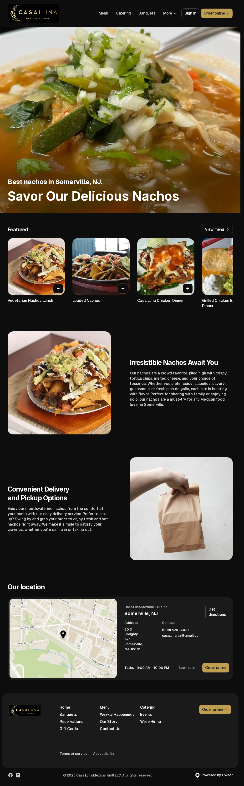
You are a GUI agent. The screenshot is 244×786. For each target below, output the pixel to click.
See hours (186, 668)
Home (65, 707)
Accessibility (103, 753)
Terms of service (73, 753)
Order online (215, 667)
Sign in (190, 13)
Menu (103, 13)
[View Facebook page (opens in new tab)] (10, 775)
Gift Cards (69, 728)
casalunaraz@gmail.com (182, 635)
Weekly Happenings (117, 714)
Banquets (146, 13)
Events (146, 714)
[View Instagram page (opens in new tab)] (18, 775)
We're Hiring (150, 721)
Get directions (217, 612)
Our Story (108, 721)
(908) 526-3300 (175, 630)
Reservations (71, 721)
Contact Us (110, 728)
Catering (123, 13)
